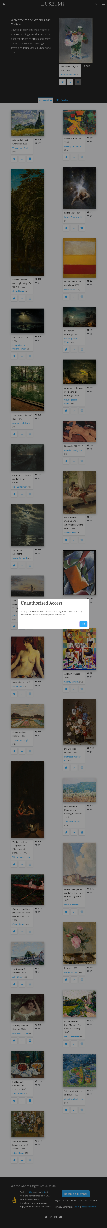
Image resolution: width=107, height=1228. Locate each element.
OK (83, 624)
